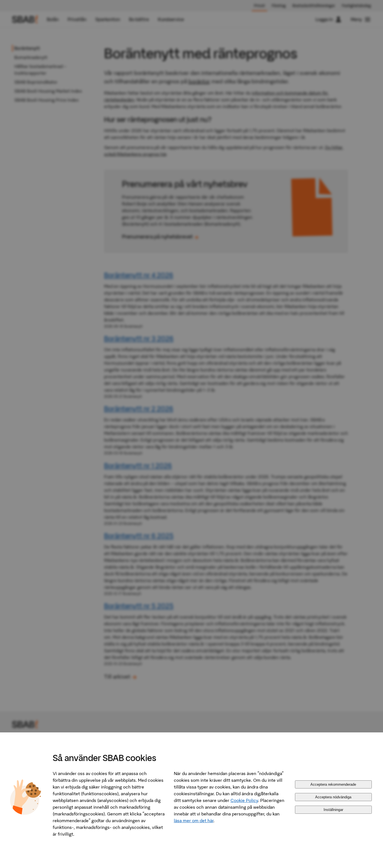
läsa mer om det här (193, 820)
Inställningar (333, 810)
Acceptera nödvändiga (333, 797)
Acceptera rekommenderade (333, 784)
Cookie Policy (244, 800)
